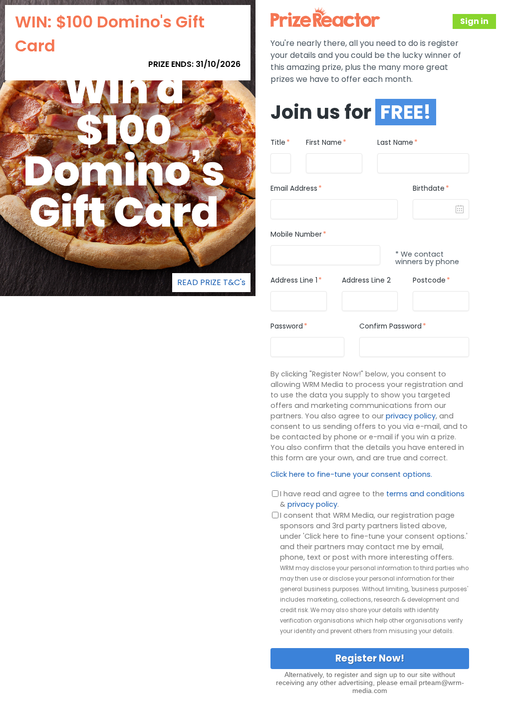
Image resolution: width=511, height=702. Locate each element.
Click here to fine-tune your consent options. (351, 474)
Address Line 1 (293, 280)
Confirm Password (390, 326)
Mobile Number (296, 234)
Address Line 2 (366, 280)
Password (286, 326)
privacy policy (411, 416)
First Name (324, 142)
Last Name (395, 142)
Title (277, 142)
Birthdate (429, 188)
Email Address (293, 188)
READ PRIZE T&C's (211, 282)
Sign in (474, 21)
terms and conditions (425, 494)
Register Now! (369, 658)
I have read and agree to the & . (372, 499)
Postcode (429, 280)
